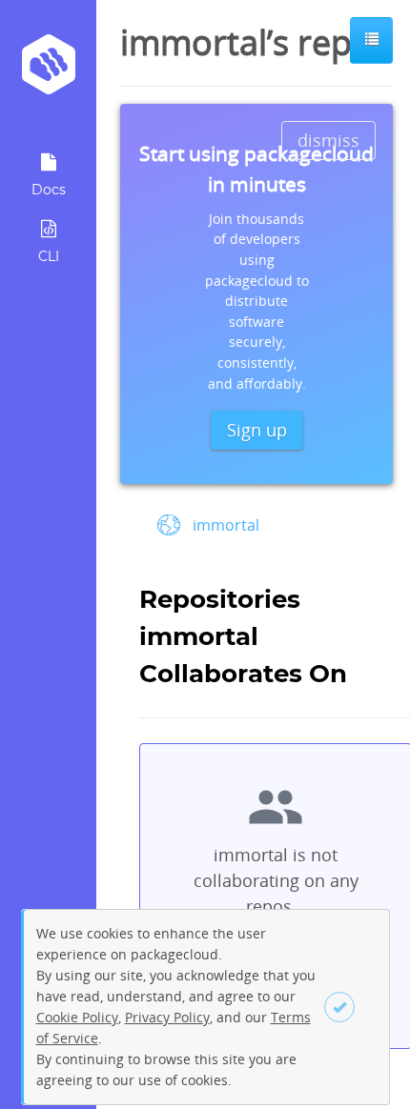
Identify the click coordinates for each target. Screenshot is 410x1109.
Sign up (257, 429)
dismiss (328, 140)
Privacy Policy (167, 1017)
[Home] (48, 71)
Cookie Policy (77, 1017)
